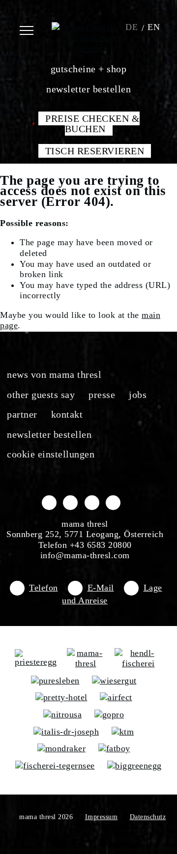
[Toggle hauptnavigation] (33, 27)
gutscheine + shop (89, 68)
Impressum (101, 817)
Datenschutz (148, 817)
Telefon (43, 588)
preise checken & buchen (92, 124)
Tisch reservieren (95, 150)
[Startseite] (88, 27)
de (131, 27)
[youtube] (92, 502)
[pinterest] (113, 502)
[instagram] (70, 502)
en (154, 27)
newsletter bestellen (88, 89)
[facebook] (49, 502)
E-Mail (101, 588)
